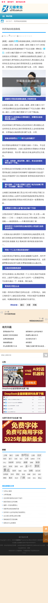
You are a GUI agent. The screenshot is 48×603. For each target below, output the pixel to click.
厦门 (10, 459)
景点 (6, 470)
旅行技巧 (10, 2)
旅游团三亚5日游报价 (10, 335)
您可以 (18, 462)
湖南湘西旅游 (7, 342)
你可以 (25, 455)
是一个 (28, 466)
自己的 (37, 471)
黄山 (39, 478)
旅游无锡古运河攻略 (10, 501)
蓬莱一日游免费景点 (10, 505)
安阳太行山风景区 (9, 523)
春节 (21, 466)
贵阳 (39, 474)
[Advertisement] (24, 579)
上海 (5, 455)
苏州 (12, 474)
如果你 (32, 459)
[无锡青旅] (24, 8)
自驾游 (5, 474)
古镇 (16, 459)
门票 (23, 477)
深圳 (25, 471)
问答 (29, 478)
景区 (37, 466)
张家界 (11, 462)
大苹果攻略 (7, 494)
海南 (20, 471)
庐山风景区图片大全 (10, 346)
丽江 (22, 305)
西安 (17, 474)
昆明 (16, 466)
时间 (10, 466)
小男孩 (24, 553)
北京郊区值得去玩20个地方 (12, 498)
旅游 (38, 462)
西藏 (28, 474)
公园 (33, 455)
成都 (25, 462)
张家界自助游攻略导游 (11, 509)
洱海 (19, 138)
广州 (38, 459)
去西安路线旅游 (8, 339)
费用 (4, 478)
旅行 (4, 466)
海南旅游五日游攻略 (10, 519)
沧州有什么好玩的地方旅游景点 (14, 512)
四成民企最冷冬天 (32, 335)
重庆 (10, 478)
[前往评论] (45, 534)
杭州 (14, 470)
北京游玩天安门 (31, 339)
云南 (17, 455)
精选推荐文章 (42, 540)
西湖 (23, 474)
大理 (16, 41)
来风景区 (29, 342)
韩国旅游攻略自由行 (36, 321)
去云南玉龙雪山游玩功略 (12, 516)
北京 (39, 455)
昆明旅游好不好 (8, 331)
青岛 (34, 478)
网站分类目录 (33, 540)
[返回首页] (45, 528)
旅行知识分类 (20, 2)
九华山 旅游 (7, 491)
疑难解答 (20, 542)
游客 (31, 470)
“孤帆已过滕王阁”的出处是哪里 (36, 346)
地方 (21, 459)
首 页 (3, 2)
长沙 (16, 478)
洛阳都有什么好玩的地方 (34, 331)
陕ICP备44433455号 (29, 542)
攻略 (31, 462)
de (7, 36)
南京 (4, 459)
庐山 (4, 462)
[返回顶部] (45, 539)
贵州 (34, 474)
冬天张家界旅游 (9, 314)
